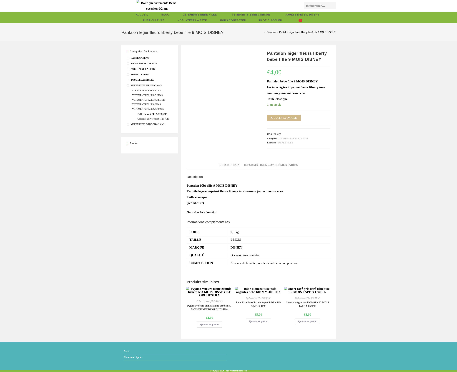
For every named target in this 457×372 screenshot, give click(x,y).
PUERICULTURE (140, 74)
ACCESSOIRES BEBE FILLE (146, 90)
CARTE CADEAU (140, 58)
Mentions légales (133, 357)
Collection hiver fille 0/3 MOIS (209, 301)
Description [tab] (229, 164)
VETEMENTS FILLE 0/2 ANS (146, 85)
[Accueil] (262, 32)
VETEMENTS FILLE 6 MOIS (146, 104)
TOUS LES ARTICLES (142, 80)
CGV (126, 350)
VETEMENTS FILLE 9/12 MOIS (148, 109)
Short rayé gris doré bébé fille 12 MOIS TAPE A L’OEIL (307, 304)
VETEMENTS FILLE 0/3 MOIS (147, 95)
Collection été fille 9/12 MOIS (293, 138)
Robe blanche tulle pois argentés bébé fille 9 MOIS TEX (258, 304)
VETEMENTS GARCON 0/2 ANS (147, 124)
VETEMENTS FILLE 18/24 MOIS (148, 99)
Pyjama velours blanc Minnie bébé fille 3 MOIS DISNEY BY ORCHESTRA (209, 307)
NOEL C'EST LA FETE (143, 69)
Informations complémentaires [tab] (271, 164)
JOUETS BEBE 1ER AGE (144, 63)
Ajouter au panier (284, 118)
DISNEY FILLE (285, 142)
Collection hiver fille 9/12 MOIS (153, 118)
